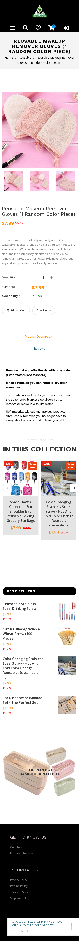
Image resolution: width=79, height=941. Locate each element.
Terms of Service (21, 892)
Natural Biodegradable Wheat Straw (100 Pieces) (21, 634)
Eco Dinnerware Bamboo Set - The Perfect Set (22, 700)
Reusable (25, 58)
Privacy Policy (18, 880)
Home (9, 58)
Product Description (38, 336)
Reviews (39, 348)
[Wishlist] (38, 27)
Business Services (21, 853)
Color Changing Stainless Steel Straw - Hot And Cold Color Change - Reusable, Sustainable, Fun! (23, 668)
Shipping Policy (19, 898)
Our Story (16, 847)
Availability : (11, 296)
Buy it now (43, 310)
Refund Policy (19, 886)
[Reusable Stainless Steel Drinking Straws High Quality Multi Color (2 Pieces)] (71, 926)
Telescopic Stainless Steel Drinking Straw (19, 606)
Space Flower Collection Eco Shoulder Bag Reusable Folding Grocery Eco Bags (21, 511)
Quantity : (9, 277)
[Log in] (66, 27)
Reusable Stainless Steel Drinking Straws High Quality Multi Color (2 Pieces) (36, 923)
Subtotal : (9, 287)
